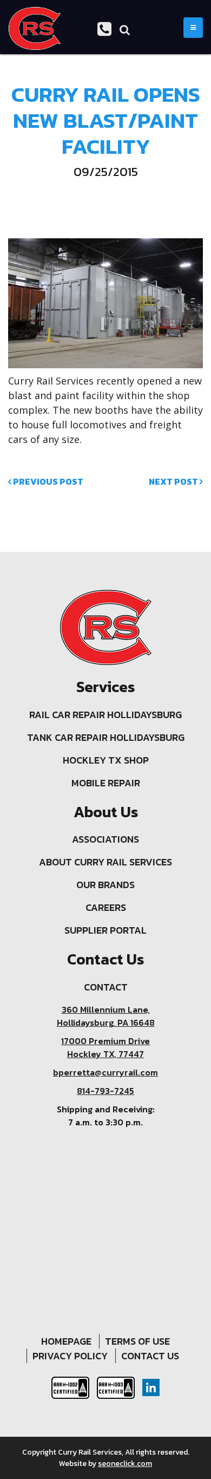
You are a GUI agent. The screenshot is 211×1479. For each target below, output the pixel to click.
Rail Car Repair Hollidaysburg (105, 714)
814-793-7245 (105, 1090)
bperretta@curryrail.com (105, 1072)
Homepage (66, 1341)
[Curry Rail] (34, 28)
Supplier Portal (105, 930)
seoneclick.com (125, 1463)
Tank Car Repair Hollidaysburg (105, 737)
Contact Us (150, 1355)
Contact (106, 987)
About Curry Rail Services (105, 862)
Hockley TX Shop (106, 760)
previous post (47, 481)
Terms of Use (137, 1341)
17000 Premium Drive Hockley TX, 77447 (105, 1047)
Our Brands (105, 884)
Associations (105, 839)
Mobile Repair (105, 783)
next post (174, 481)
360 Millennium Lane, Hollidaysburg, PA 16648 (106, 1016)
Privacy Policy (70, 1355)
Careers (105, 907)
